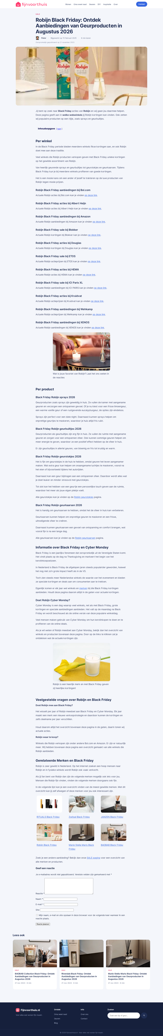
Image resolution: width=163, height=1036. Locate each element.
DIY (99, 4)
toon (59, 129)
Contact (141, 4)
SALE (38, 14)
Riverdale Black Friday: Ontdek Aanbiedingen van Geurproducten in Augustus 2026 (79, 976)
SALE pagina (93, 857)
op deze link (91, 195)
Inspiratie (107, 4)
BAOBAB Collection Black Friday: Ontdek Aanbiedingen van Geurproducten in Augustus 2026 (35, 976)
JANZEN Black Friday (112, 817)
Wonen (68, 4)
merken (83, 588)
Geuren (92, 4)
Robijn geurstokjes (83, 497)
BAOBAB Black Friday (112, 845)
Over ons (84, 1014)
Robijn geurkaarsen (85, 538)
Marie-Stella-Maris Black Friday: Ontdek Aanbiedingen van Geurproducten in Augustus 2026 (127, 976)
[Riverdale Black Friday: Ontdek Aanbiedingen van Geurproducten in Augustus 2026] (81, 953)
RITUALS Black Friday (48, 817)
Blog (56, 1023)
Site (37, 910)
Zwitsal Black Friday (79, 817)
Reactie (40, 893)
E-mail (39, 904)
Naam (39, 899)
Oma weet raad (80, 4)
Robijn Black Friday (47, 845)
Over (116, 4)
